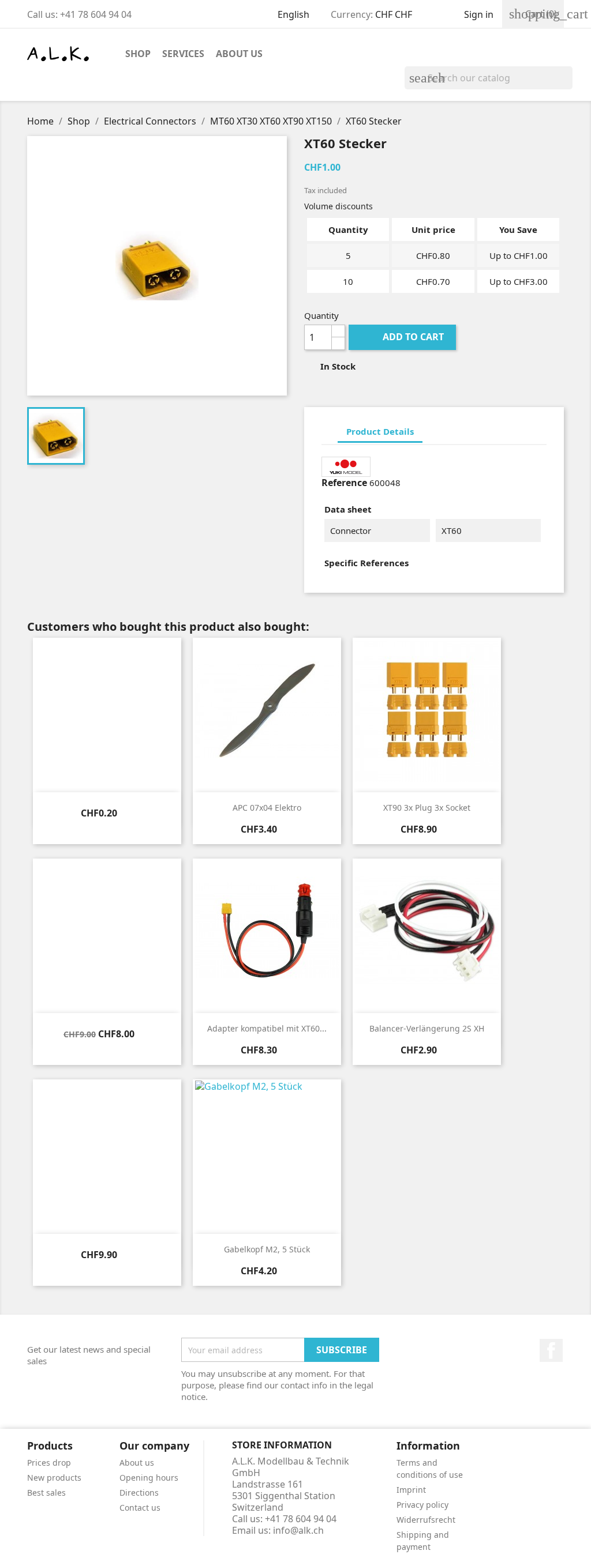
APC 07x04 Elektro (267, 807)
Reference (344, 482)
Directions (139, 1492)
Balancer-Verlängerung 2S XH (426, 1028)
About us (239, 53)
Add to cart (403, 336)
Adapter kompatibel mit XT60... (267, 1028)
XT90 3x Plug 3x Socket (426, 807)
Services (183, 53)
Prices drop (49, 1462)
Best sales (46, 1492)
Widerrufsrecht (426, 1519)
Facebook (551, 1350)
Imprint (411, 1489)
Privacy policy (422, 1504)
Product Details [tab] (380, 431)
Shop (138, 53)
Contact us (139, 1507)
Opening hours (148, 1477)
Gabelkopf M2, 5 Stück (267, 1249)
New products (54, 1477)
